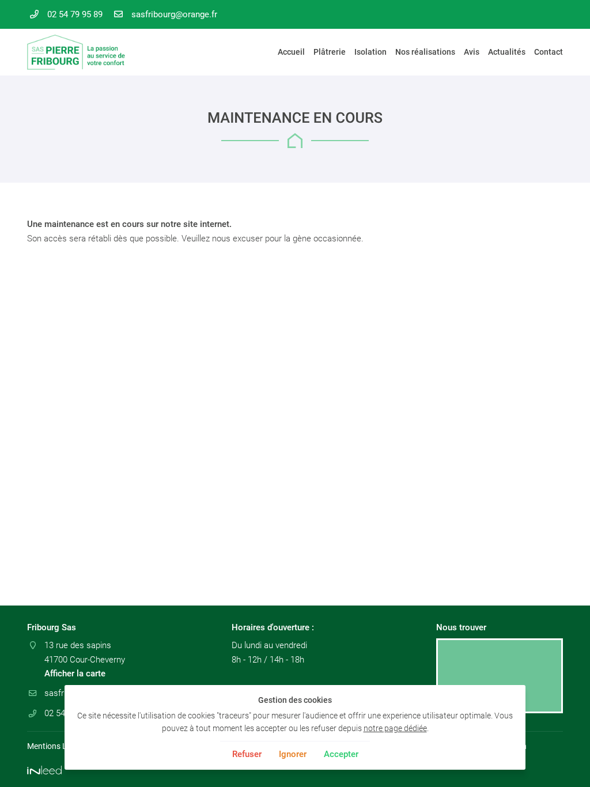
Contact (548, 51)
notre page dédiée (395, 728)
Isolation (370, 51)
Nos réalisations (425, 51)
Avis (471, 51)
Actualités (506, 51)
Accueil (291, 51)
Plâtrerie (329, 51)
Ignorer (293, 754)
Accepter (341, 754)
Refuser (247, 754)
